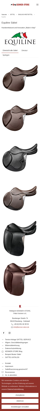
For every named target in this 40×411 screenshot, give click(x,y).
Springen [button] (6, 55)
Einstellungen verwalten (20, 407)
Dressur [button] (24, 50)
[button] (37, 4)
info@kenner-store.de (21, 327)
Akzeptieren (19, 395)
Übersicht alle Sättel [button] (10, 50)
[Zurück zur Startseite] (20, 4)
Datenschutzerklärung (15, 389)
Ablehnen (20, 401)
